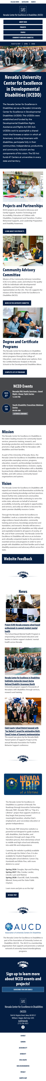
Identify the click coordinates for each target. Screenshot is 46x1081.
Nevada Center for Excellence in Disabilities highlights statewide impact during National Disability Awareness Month (22, 681)
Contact (23, 1036)
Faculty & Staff (15, 44)
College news (15, 2)
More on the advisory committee (17, 303)
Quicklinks (25, 2)
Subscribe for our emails (23, 989)
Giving (26, 44)
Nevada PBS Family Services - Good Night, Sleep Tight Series (27, 393)
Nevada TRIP (12, 895)
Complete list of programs (15, 372)
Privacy (23, 1072)
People (23, 32)
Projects (23, 27)
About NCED (23, 22)
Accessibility (23, 1048)
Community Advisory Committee (23, 37)
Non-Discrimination (23, 1066)
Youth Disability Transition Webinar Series (27, 406)
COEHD (33, 44)
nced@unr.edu (23, 1020)
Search (33, 2)
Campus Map (23, 1078)
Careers (23, 1042)
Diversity (23, 1054)
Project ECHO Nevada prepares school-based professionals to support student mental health (22, 628)
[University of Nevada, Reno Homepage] (23, 1001)
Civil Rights (23, 1060)
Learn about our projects (14, 231)
